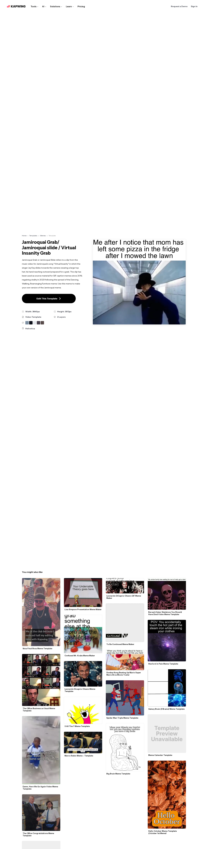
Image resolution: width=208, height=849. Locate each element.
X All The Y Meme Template (77, 726)
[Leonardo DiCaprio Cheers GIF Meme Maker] (125, 585)
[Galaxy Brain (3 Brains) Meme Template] (167, 688)
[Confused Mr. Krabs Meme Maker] (83, 634)
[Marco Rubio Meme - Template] (83, 742)
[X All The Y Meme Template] (83, 710)
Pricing (81, 6)
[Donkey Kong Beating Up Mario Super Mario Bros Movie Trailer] (125, 660)
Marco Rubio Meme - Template (79, 756)
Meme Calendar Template (160, 755)
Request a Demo (179, 6)
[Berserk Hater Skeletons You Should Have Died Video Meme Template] (167, 594)
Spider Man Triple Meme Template (122, 718)
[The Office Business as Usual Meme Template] (41, 680)
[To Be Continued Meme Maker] (125, 623)
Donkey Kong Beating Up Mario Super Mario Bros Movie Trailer (123, 673)
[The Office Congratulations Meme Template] (41, 812)
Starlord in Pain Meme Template (163, 664)
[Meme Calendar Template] (167, 733)
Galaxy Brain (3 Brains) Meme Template (166, 709)
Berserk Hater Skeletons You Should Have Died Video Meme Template (165, 613)
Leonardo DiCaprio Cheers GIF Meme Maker (123, 597)
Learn (69, 6)
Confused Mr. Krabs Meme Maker (80, 655)
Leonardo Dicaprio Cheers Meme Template (80, 690)
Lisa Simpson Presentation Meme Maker (83, 609)
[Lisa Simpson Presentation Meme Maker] (83, 592)
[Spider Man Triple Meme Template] (125, 697)
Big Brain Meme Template (118, 774)
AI (43, 6)
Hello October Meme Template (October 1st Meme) (162, 832)
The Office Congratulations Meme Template (38, 834)
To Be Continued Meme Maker (120, 644)
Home (24, 236)
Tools (33, 6)
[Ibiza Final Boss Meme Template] (41, 612)
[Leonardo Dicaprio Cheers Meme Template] (83, 674)
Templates (33, 236)
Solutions (55, 6)
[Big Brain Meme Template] (125, 747)
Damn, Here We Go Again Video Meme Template (40, 787)
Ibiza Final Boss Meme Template (37, 648)
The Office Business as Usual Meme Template (39, 709)
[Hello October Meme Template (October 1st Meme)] (167, 795)
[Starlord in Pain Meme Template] (167, 640)
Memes (43, 236)
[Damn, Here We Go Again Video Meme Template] (41, 750)
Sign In (194, 6)
